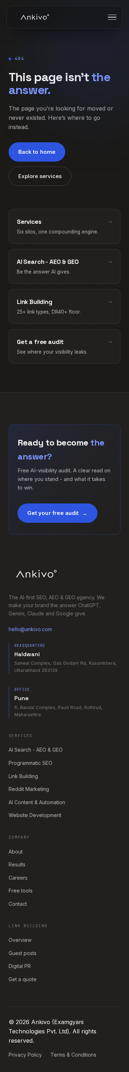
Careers (18, 878)
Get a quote (23, 979)
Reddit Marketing (29, 789)
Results (17, 864)
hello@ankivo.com (30, 629)
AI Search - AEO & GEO (36, 750)
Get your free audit (52, 513)
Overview (20, 940)
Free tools (21, 890)
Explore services (40, 176)
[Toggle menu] (112, 17)
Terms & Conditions (73, 1055)
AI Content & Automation (37, 802)
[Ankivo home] (34, 17)
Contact (18, 904)
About (16, 852)
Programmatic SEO (30, 763)
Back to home (37, 151)
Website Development (35, 815)
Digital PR (20, 966)
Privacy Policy (25, 1055)
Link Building (23, 776)
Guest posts (23, 953)
